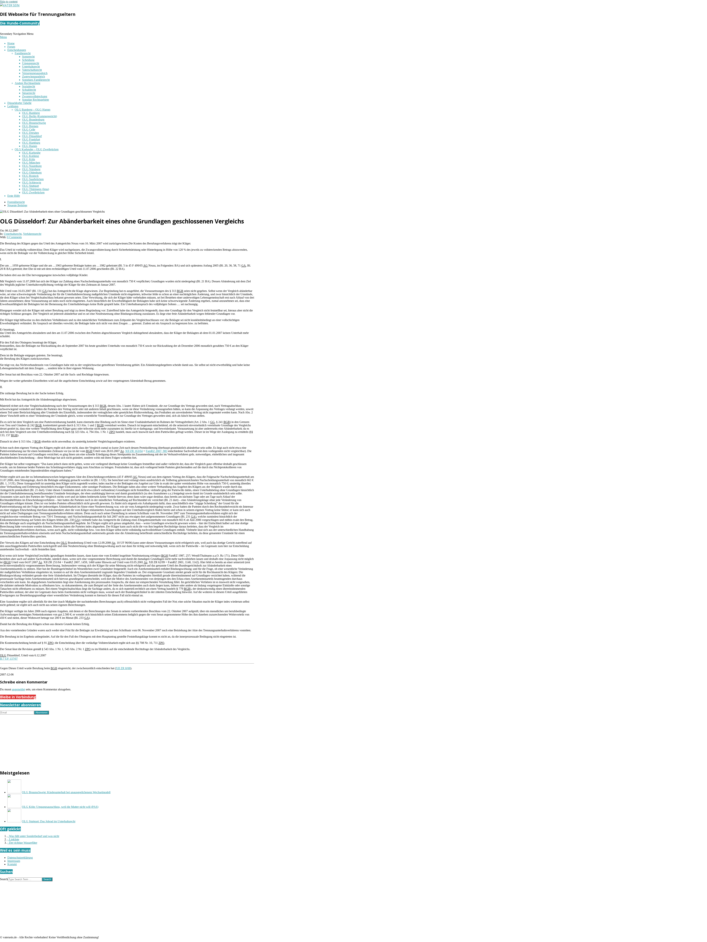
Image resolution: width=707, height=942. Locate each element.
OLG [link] (64, 542)
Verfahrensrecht (32, 233)
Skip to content (8, 1)
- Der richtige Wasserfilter (22, 842)
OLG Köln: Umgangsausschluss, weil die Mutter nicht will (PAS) (60, 806)
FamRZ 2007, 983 (156, 451)
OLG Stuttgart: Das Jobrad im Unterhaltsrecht (48, 821)
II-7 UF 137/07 (9, 658)
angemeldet (18, 689)
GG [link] (212, 422)
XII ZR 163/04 (134, 451)
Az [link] (122, 451)
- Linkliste (13, 839)
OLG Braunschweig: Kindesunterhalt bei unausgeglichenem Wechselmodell (66, 792)
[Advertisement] (110, 740)
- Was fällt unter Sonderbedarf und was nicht (33, 836)
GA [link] (243, 265)
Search (4, 879)
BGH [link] (89, 451)
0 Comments (14, 237)
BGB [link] (180, 290)
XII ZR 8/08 (123, 668)
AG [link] (145, 265)
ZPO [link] (112, 431)
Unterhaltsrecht (13, 233)
